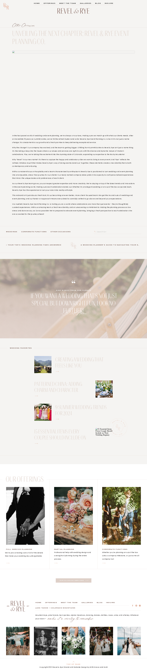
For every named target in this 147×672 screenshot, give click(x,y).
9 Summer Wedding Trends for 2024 (81, 409)
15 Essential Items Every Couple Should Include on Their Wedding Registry (60, 437)
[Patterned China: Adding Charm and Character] (104, 389)
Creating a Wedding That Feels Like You (79, 362)
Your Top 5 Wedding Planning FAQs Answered (34, 245)
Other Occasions (23, 25)
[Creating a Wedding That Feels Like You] (57, 371)
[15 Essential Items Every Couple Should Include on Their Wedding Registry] (104, 436)
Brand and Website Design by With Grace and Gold (86, 667)
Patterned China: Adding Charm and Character (58, 386)
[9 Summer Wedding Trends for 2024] (57, 419)
